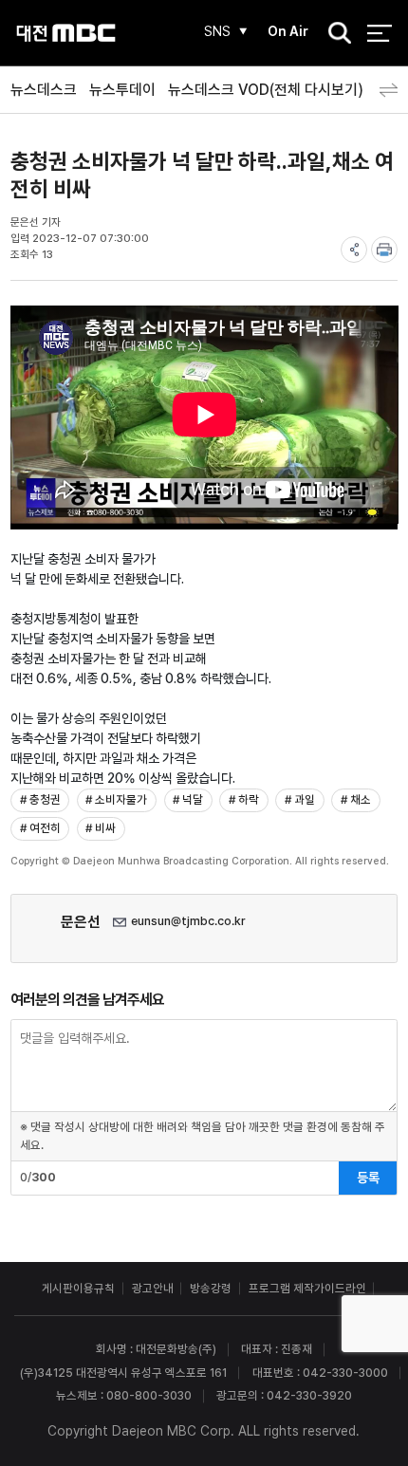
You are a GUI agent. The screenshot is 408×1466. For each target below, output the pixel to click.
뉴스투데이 (122, 90)
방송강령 (211, 1288)
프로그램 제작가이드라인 (307, 1288)
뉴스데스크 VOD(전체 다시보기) (265, 90)
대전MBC (66, 32)
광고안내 (153, 1288)
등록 (368, 1177)
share (354, 249)
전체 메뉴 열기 (379, 33)
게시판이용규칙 (78, 1288)
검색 (334, 34)
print (384, 249)
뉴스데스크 (43, 90)
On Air (288, 31)
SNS (217, 31)
